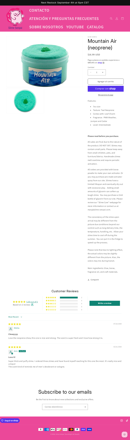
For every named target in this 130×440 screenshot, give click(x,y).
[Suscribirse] (85, 407)
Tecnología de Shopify (72, 434)
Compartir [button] (95, 280)
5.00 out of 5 (32, 301)
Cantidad (91, 67)
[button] (111, 18)
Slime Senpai (60, 434)
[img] (14, 324)
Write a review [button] (104, 303)
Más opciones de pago (105, 95)
